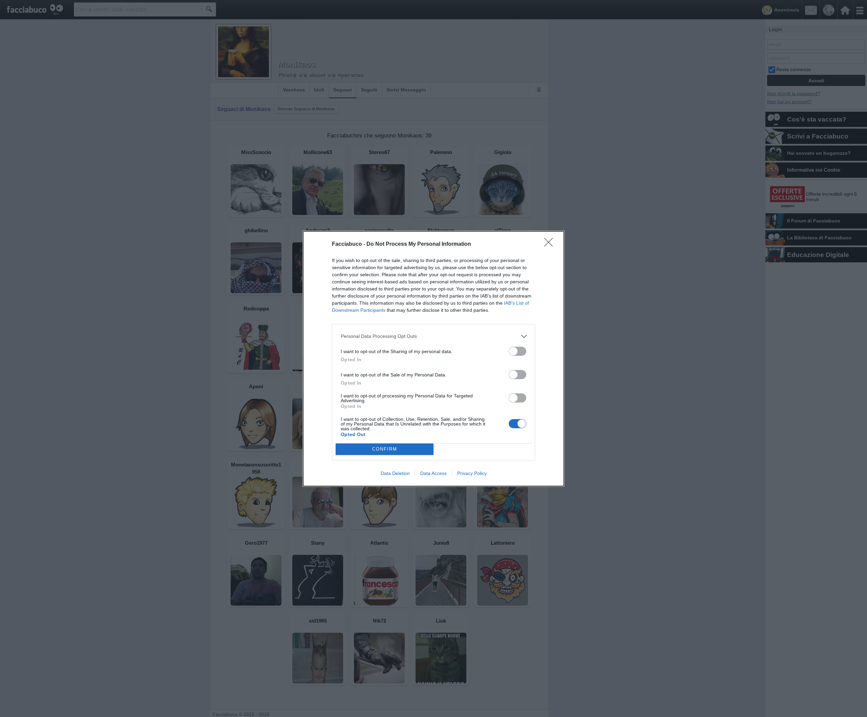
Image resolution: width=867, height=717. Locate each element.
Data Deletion (395, 473)
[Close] (550, 244)
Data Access (433, 473)
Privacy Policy (472, 473)
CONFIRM (384, 449)
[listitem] (433, 336)
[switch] (517, 351)
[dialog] (433, 358)
